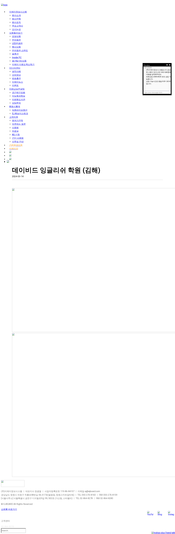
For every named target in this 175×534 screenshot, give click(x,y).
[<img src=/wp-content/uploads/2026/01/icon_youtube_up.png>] (10, 155)
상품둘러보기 (15, 33)
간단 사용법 (18, 138)
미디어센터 (14, 68)
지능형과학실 (18, 96)
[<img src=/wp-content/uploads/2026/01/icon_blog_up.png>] (10, 152)
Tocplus (147, 65)
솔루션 (15, 54)
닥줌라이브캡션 (19, 110)
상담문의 (16, 103)
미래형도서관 (18, 99)
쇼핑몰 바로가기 (9, 509)
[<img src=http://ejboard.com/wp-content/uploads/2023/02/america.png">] (8, 162)
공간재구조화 (18, 92)
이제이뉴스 (17, 82)
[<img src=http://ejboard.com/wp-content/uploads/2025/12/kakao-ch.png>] (10, 159)
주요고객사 (17, 26)
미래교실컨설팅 (17, 89)
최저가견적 (17, 120)
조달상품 (16, 36)
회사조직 (16, 22)
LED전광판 (17, 43)
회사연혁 (16, 19)
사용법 (15, 127)
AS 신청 (16, 134)
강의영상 (16, 75)
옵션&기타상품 (19, 61)
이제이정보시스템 (18, 12)
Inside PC (16, 57)
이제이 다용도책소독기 (23, 64)
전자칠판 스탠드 (20, 50)
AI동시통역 (14, 106)
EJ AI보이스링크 (20, 113)
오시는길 (16, 29)
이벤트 (15, 85)
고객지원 (13, 117)
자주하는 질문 (19, 124)
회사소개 (16, 15)
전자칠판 (16, 40)
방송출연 (16, 78)
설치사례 (16, 71)
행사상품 (16, 47)
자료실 (15, 131)
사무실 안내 (18, 141)
